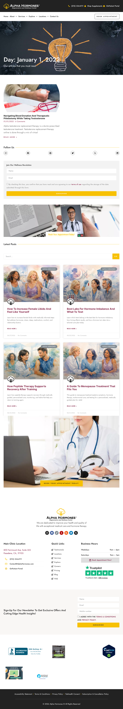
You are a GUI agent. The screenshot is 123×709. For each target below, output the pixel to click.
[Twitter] (73, 153)
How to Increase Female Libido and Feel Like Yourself (29, 310)
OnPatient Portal (16, 568)
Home (6, 16)
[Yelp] (95, 153)
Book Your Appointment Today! (61, 234)
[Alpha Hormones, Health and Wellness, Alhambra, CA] (25, 651)
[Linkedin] (117, 153)
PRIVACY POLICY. (89, 620)
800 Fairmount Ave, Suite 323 (17, 550)
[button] (107, 16)
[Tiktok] (57, 533)
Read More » (10, 137)
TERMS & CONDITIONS (106, 616)
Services (21, 16)
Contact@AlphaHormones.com (22, 564)
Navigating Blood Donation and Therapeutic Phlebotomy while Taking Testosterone (26, 117)
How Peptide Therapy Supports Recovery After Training (26, 388)
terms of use (76, 184)
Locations (42, 16)
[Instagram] (6, 153)
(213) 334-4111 (16, 559)
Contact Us (54, 16)
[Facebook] (28, 153)
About (12, 16)
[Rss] (66, 533)
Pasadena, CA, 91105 (13, 553)
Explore (32, 16)
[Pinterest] (50, 153)
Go (115, 256)
